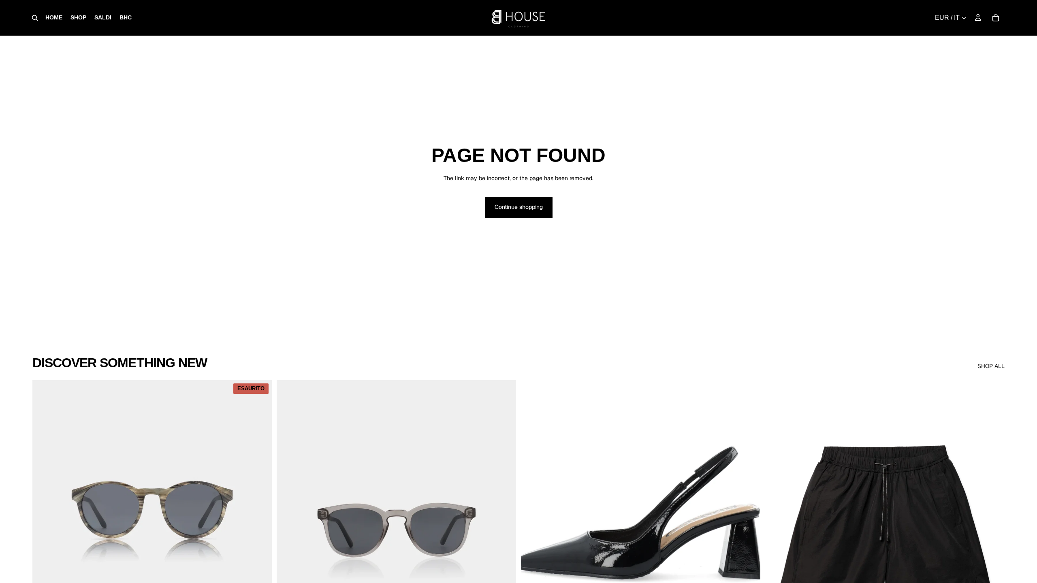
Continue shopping (519, 207)
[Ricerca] (35, 18)
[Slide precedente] (44, 529)
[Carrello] (996, 18)
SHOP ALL (991, 366)
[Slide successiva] (260, 529)
